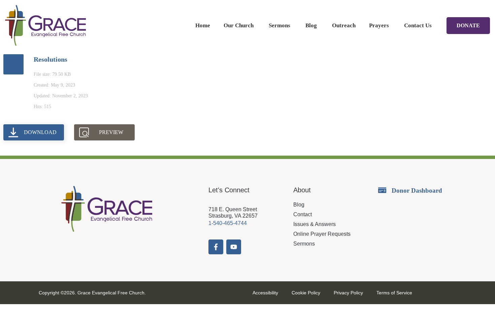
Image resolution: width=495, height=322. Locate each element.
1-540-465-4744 (227, 223)
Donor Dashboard (417, 190)
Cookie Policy (306, 292)
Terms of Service (394, 292)
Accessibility (265, 292)
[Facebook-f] (215, 246)
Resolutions (50, 59)
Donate (468, 25)
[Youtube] (233, 246)
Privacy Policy (348, 292)
